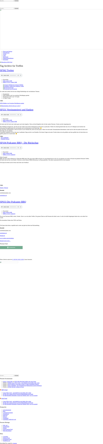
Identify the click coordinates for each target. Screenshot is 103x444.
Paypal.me (14, 89)
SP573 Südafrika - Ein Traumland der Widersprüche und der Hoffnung (25, 385)
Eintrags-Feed (6, 438)
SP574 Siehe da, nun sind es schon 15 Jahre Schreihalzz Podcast (23, 384)
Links (4, 55)
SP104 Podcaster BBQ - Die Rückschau (19, 142)
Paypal (11, 87)
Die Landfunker (5, 137)
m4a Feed (4, 398)
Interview (5, 415)
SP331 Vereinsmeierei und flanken (16, 109)
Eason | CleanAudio (8, 381)
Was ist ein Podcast (7, 51)
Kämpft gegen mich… (5, 240)
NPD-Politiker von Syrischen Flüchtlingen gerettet (12, 103)
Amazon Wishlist (19, 84)
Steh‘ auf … (6, 425)
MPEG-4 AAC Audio (10, 82)
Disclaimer (5, 59)
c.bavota (15, 443)
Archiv (4, 54)
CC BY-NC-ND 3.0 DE (18, 259)
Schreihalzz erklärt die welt (9, 419)
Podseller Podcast (5, 139)
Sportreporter (6, 426)
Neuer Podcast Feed (8, 429)
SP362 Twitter (7, 70)
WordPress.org (6, 440)
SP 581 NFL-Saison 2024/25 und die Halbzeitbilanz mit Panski (18, 394)
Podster (5, 428)
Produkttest (5, 418)
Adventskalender (7, 410)
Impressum (5, 57)
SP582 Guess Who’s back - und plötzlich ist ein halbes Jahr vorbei (24, 383)
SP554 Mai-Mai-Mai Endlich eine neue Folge (25, 381)
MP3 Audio (7, 81)
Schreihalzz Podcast (11, 4)
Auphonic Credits (19, 86)
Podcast (5, 416)
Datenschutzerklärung (8, 58)
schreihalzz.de (3, 195)
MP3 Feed (4, 390)
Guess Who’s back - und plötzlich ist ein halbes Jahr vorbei (17, 392)
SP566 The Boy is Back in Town (16, 387)
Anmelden (5, 436)
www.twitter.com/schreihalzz (7, 238)
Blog (4, 411)
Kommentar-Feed (7, 439)
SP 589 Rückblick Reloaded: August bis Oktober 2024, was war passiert (20, 395)
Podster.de (2, 235)
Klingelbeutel (6, 52)
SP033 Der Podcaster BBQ (13, 201)
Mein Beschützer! (7, 430)
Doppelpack (6, 414)
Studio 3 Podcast (4, 187)
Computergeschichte (8, 412)
